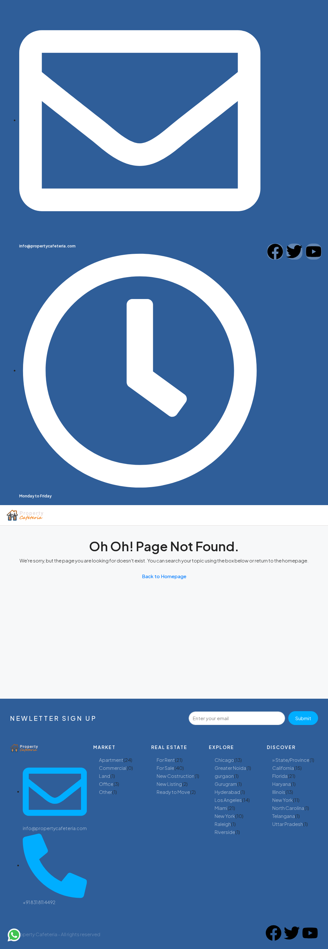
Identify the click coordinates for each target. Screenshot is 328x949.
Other (105, 792)
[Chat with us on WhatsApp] (14, 935)
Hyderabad (227, 792)
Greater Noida (230, 768)
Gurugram (226, 784)
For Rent (166, 760)
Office (106, 784)
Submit (303, 718)
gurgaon (224, 776)
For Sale (165, 768)
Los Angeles (228, 800)
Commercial (113, 768)
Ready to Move (173, 792)
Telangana (283, 816)
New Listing (169, 784)
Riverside (225, 832)
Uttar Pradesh (287, 824)
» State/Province (290, 760)
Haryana (281, 784)
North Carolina (288, 808)
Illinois (278, 792)
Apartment (111, 760)
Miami (221, 808)
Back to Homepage (164, 576)
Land (104, 776)
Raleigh (223, 824)
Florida (280, 776)
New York (225, 816)
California (283, 768)
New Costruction (175, 776)
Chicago (224, 760)
